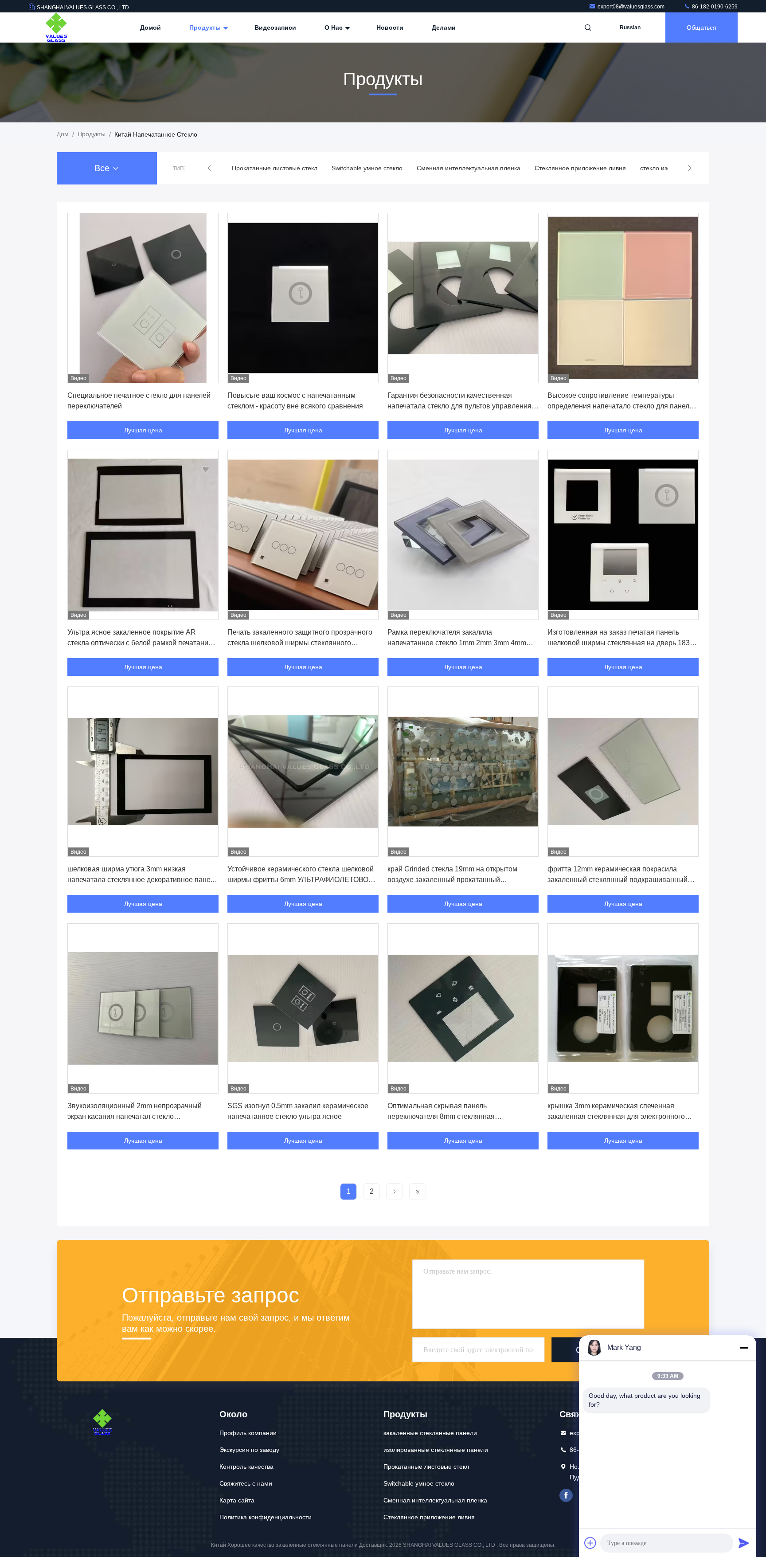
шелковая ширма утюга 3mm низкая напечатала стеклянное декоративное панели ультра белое (142, 879)
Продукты (206, 27)
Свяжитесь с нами (245, 1483)
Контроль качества (246, 1466)
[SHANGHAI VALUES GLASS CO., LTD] (56, 27)
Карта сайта (236, 1500)
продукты (92, 133)
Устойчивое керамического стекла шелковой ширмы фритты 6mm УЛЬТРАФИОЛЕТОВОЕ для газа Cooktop (300, 879)
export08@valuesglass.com (632, 7)
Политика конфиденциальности (265, 1517)
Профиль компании (248, 1432)
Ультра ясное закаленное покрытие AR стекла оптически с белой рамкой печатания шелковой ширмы (139, 642)
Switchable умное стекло (267, 168)
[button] (209, 168)
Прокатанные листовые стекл (426, 1466)
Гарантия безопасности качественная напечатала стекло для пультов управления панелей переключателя (459, 406)
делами (444, 27)
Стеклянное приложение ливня (480, 168)
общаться (701, 27)
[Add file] (590, 1543)
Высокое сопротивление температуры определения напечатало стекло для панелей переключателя (622, 406)
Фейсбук (566, 1495)
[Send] (744, 1543)
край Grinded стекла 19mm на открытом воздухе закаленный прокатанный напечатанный (452, 879)
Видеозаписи (275, 27)
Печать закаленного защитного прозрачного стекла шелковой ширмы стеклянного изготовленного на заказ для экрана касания (300, 642)
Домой (150, 27)
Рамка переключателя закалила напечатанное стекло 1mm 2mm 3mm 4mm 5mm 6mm (456, 642)
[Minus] (744, 1347)
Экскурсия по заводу (249, 1449)
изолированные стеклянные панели (435, 1449)
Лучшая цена (143, 430)
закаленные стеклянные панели (430, 1432)
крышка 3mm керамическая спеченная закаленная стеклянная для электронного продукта (616, 1116)
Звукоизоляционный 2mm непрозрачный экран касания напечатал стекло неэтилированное (134, 1116)
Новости (389, 27)
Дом (63, 133)
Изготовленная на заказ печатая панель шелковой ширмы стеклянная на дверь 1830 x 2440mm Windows (620, 642)
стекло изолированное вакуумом (588, 168)
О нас (334, 27)
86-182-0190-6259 (714, 7)
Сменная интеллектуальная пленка (369, 168)
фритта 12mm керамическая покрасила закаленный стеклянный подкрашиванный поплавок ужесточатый (617, 879)
